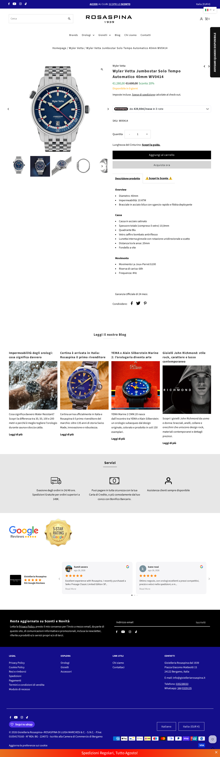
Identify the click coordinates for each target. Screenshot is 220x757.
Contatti (146, 35)
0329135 (187, 688)
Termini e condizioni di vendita (26, 685)
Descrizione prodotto (127, 178)
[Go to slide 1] (132, 595)
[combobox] (37, 18)
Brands (73, 35)
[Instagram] (20, 4)
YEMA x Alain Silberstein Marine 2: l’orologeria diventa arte (134, 355)
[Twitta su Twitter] (138, 304)
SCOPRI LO (119, 4)
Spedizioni (15, 676)
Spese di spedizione (143, 95)
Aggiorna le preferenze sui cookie (28, 745)
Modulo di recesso (19, 689)
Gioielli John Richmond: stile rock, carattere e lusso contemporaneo (184, 357)
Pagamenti (15, 680)
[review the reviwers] (127, 567)
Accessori (66, 671)
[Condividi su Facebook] (132, 304)
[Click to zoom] (102, 69)
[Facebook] (8, 4)
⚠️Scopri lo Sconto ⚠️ (158, 178)
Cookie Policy (16, 667)
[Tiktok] (25, 4)
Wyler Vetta (76, 48)
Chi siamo (130, 35)
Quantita (118, 134)
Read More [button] (70, 589)
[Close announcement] (216, 752)
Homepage (59, 48)
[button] (210, 10)
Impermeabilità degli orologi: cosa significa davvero (31, 355)
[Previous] (8, 109)
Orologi (86, 35)
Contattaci (118, 667)
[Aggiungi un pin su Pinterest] (145, 304)
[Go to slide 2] (134, 595)
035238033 (182, 684)
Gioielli (102, 35)
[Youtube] (14, 4)
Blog (117, 35)
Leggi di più (16, 434)
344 (179, 688)
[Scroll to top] (213, 748)
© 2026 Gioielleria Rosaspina (25, 732)
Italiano (166, 726)
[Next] (108, 109)
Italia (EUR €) (203, 4)
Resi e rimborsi (17, 671)
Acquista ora (162, 165)
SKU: (115, 121)
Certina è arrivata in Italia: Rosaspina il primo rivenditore (83, 355)
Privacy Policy (26, 626)
